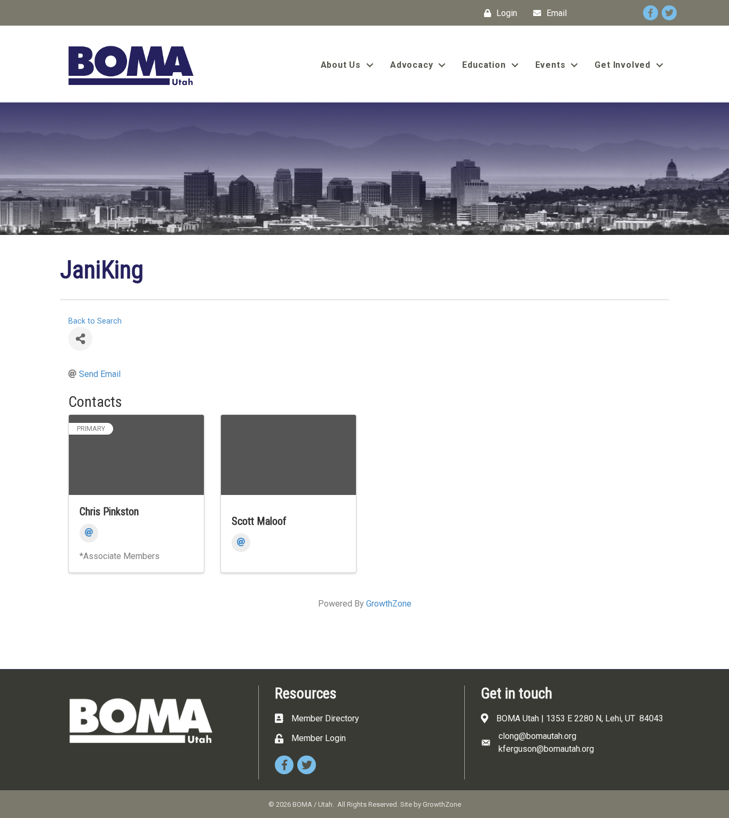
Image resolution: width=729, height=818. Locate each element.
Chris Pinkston (109, 511)
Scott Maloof (259, 521)
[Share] (80, 339)
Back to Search (95, 321)
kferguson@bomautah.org (546, 749)
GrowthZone (388, 604)
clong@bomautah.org (537, 736)
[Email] (89, 533)
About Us (341, 65)
